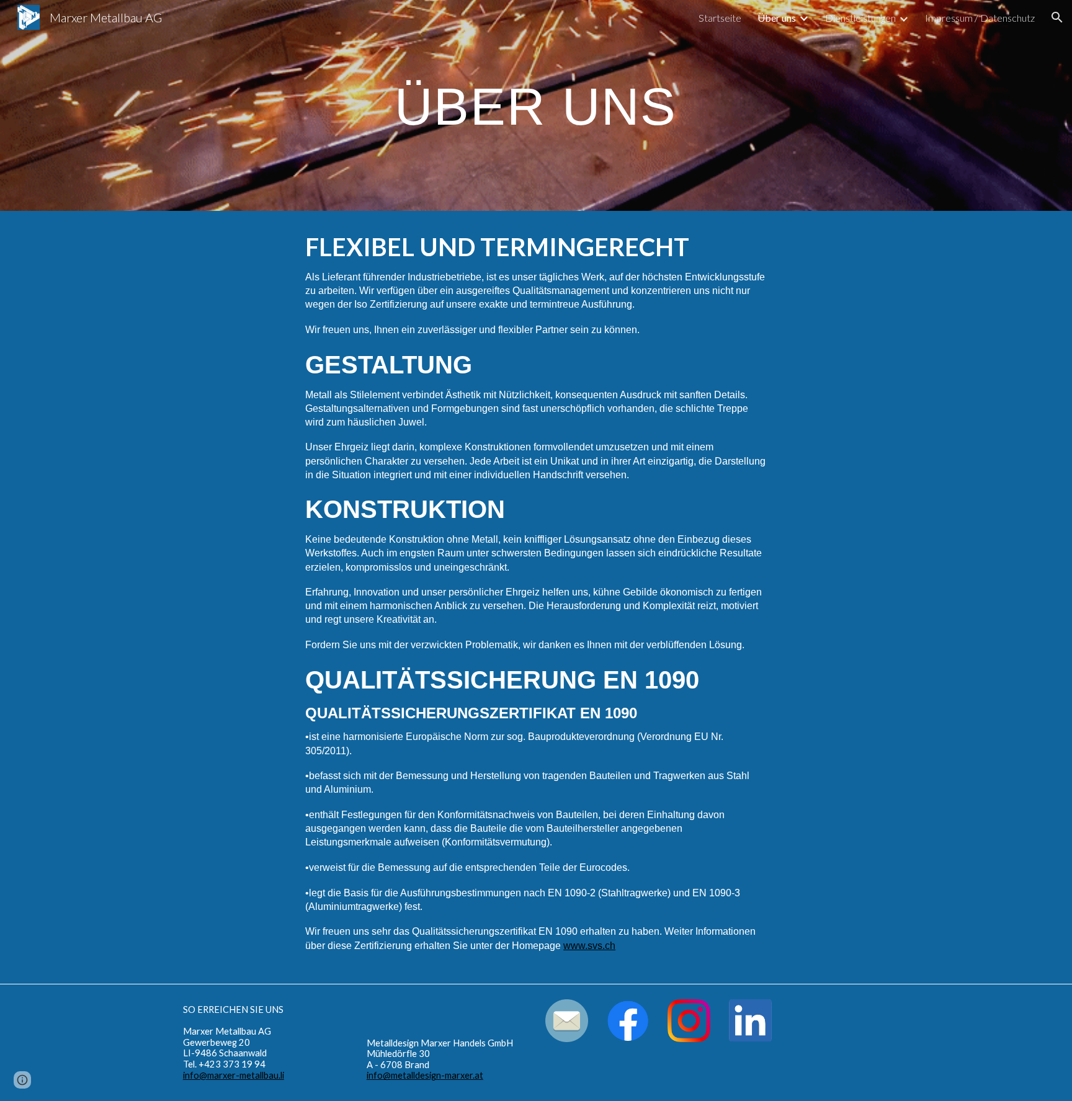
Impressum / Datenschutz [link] (980, 18)
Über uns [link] (776, 18)
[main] (536, 105)
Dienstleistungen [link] (860, 18)
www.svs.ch (589, 945)
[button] (1057, 17)
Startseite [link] (720, 18)
